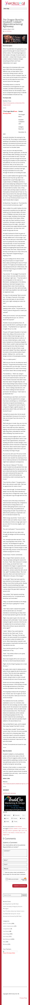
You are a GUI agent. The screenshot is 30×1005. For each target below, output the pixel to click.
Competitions (6, 928)
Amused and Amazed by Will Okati (12, 916)
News (4, 941)
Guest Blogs (6, 934)
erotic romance (22, 828)
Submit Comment (20, 886)
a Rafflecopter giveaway (9, 793)
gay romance (9, 830)
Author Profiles (7, 923)
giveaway (15, 830)
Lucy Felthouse (8, 31)
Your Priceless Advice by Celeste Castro (13, 911)
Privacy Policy (23, 998)
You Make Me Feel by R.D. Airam (11, 913)
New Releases (18, 826)
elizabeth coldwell (13, 828)
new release (11, 832)
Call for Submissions (8, 926)
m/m (23, 830)
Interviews (5, 936)
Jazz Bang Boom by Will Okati (11, 904)
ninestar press (18, 832)
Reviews (5, 944)
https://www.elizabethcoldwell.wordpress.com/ (16, 783)
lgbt (20, 830)
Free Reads (6, 931)
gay (4, 830)
